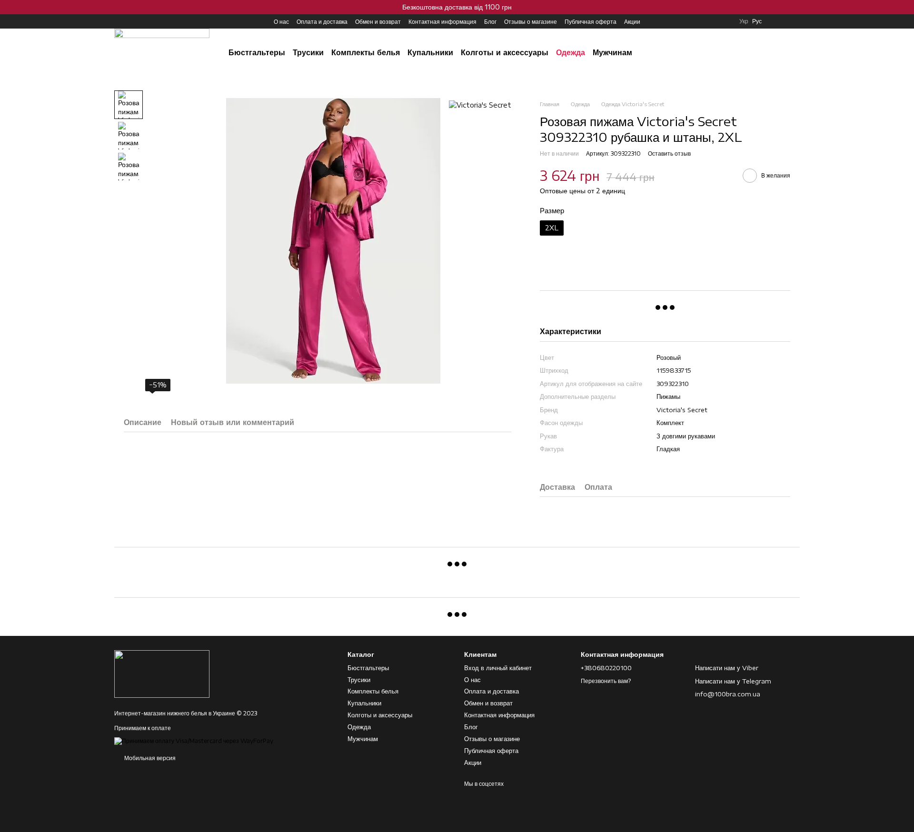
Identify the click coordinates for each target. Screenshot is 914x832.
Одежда (570, 52)
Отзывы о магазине (530, 21)
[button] (906, 7)
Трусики (308, 52)
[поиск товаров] (716, 52)
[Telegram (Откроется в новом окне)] (141, 21)
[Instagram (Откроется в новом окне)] (118, 21)
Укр (743, 21)
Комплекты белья (365, 52)
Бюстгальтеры (256, 52)
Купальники (430, 52)
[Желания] (776, 21)
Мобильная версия (149, 758)
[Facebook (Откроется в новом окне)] (129, 21)
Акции (632, 21)
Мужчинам (612, 52)
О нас (281, 21)
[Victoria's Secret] (480, 104)
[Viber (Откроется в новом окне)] (152, 21)
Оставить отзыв (669, 153)
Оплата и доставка (322, 21)
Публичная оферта (590, 21)
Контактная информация (442, 21)
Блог (490, 21)
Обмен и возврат (378, 21)
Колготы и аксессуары (504, 52)
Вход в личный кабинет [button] (498, 668)
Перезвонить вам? (606, 680)
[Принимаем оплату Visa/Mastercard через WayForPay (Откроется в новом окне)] (193, 740)
